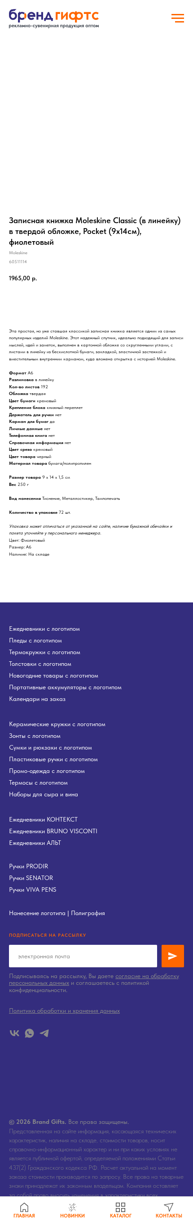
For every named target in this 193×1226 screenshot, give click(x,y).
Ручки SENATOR (31, 877)
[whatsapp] (29, 1033)
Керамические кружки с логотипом (57, 724)
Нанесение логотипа (37, 912)
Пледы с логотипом (35, 640)
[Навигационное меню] (177, 18)
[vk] (14, 1033)
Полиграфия (88, 912)
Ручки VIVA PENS (32, 889)
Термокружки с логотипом (44, 652)
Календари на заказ (37, 698)
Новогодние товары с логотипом (53, 675)
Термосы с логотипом (38, 782)
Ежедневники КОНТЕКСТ (43, 819)
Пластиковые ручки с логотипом (53, 759)
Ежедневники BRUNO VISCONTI (53, 831)
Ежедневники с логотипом (44, 628)
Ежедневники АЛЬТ (35, 842)
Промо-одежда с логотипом (47, 770)
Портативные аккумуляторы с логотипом (65, 687)
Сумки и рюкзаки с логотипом (50, 747)
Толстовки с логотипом (40, 663)
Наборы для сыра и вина (43, 794)
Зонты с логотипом (35, 735)
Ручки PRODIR (28, 866)
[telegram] (44, 1033)
